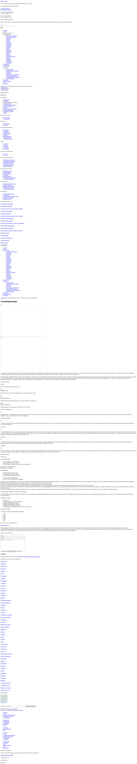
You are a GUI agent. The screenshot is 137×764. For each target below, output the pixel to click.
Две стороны (6, 119)
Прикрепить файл (5, 551)
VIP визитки (6, 195)
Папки (7, 53)
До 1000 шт (6, 149)
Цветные (5, 125)
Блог (4, 82)
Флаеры (8, 57)
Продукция (7, 34)
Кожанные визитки (8, 165)
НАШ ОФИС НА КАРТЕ (7, 755)
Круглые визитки (7, 185)
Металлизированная (8, 110)
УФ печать (6, 175)
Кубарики (8, 42)
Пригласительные (10, 56)
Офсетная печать (7, 173)
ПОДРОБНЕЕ (4, 525)
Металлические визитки (9, 161)
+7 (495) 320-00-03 (5, 8)
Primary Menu (4, 245)
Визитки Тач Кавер (11, 37)
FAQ (4, 725)
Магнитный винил (8, 166)
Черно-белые (6, 123)
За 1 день (5, 155)
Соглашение (6, 717)
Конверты (8, 52)
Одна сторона (6, 117)
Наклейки (8, 50)
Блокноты (8, 43)
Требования (6, 65)
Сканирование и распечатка (13, 77)
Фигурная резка (7, 137)
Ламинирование (10, 78)
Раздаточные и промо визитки (10, 196)
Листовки (8, 38)
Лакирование (6, 132)
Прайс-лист (6, 720)
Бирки (7, 48)
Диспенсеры (9, 61)
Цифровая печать (7, 171)
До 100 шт (5, 146)
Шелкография (6, 172)
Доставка (5, 83)
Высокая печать (7, 176)
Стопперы (8, 62)
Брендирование (7, 81)
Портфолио (6, 64)
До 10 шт (5, 143)
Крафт (4, 112)
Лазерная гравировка (8, 179)
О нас (4, 31)
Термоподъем (6, 133)
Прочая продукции (8, 716)
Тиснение (8, 72)
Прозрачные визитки (8, 163)
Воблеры (8, 60)
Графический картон (8, 111)
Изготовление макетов (11, 76)
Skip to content (4, 1)
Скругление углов (7, 139)
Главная (5, 30)
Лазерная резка (10, 69)
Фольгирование (7, 136)
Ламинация (6, 130)
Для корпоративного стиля (9, 108)
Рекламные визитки (8, 197)
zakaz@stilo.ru (4, 87)
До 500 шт (5, 147)
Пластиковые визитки (8, 160)
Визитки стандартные (11, 35)
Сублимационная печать (9, 177)
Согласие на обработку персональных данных (29, 556)
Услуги (5, 66)
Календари (9, 44)
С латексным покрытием (9, 105)
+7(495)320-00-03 (5, 88)
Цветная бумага (7, 103)
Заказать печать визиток (9, 715)
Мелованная (6, 99)
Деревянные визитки (8, 162)
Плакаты (8, 55)
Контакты (5, 79)
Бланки (8, 41)
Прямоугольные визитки (9, 183)
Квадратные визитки (8, 187)
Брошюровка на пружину (12, 70)
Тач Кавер (5, 101)
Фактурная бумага (7, 106)
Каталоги (8, 47)
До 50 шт (5, 145)
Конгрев (8, 73)
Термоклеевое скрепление (12, 74)
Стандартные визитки (8, 193)
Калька (5, 107)
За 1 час (5, 153)
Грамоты (8, 46)
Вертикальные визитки (9, 186)
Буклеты (8, 39)
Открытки (8, 51)
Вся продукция (7, 33)
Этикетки (8, 59)
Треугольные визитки (8, 189)
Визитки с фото (7, 199)
